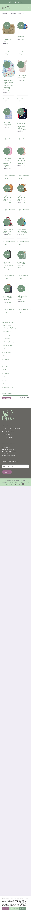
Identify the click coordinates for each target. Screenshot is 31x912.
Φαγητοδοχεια (8, 345)
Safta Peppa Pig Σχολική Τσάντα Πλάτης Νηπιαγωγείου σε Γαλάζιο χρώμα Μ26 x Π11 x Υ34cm (8, 85)
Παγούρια (7, 338)
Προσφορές (6, 380)
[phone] (21, 2)
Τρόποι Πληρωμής (7, 447)
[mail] (18, 2)
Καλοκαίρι (6, 362)
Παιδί (4, 369)
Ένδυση (5, 355)
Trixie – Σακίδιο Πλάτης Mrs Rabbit (22, 77)
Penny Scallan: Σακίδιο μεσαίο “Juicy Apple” (8, 231)
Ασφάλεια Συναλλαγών (8, 455)
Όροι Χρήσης (5, 453)
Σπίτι (4, 383)
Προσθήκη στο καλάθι (6, 53)
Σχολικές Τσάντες (9, 341)
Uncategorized (7, 352)
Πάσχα (5, 376)
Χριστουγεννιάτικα (8, 387)
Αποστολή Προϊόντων (8, 449)
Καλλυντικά (6, 359)
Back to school (7, 325)
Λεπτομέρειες (12, 51)
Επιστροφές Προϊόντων (8, 451)
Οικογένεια (6, 366)
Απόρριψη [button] (22, 908)
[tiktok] (15, 2)
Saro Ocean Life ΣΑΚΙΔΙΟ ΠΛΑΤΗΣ (7, 124)
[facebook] (12, 2)
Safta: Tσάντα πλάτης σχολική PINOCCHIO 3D (22, 231)
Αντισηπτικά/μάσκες (10, 328)
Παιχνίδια (6, 373)
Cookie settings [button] (14, 908)
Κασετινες (7, 335)
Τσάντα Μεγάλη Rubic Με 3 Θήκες (22, 297)
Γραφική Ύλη (7, 331)
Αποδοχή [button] (5, 908)
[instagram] (10, 2)
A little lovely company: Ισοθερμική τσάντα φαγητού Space (22, 126)
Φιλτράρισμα (7, 398)
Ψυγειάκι (6, 349)
